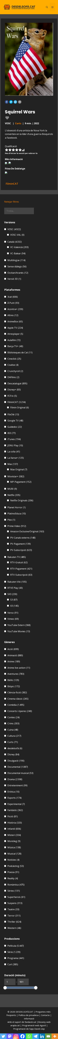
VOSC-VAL (17, 234)
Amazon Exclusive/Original (27, 531)
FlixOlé (13, 414)
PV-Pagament (20, 543)
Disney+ (14, 389)
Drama (14, 779)
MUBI (12, 488)
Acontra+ (15, 309)
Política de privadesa (28, 1015)
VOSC (14, 229)
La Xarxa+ (15, 457)
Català (14, 241)
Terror (14, 915)
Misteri (14, 835)
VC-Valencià (19, 247)
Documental (17, 766)
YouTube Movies (18, 631)
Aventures (15, 673)
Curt (12, 964)
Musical (14, 853)
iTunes (14, 439)
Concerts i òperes (19, 711)
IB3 (11, 433)
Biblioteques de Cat (20, 352)
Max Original (18, 469)
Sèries (13, 890)
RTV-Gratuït (19, 562)
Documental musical (20, 773)
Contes (13, 717)
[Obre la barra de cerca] (47, 7)
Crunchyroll (15, 371)
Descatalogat (17, 383)
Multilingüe (16, 260)
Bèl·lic (13, 680)
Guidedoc (14, 426)
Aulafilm (14, 340)
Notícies (13, 859)
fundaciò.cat (30, 1022)
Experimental (16, 804)
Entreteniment (17, 785)
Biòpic (13, 686)
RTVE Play (15, 587)
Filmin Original (19, 407)
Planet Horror (16, 507)
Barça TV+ (15, 346)
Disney (13, 754)
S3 (13, 599)
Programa (15, 958)
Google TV (15, 420)
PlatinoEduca (16, 513)
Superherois (16, 897)
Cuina (12, 729)
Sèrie (13, 952)
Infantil (14, 828)
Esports (14, 797)
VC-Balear (17, 253)
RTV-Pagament (21, 568)
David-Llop (39, 1028)
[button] (6, 102)
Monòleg (13, 841)
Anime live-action (18, 667)
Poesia (13, 872)
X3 (14, 605)
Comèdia (15, 704)
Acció (13, 649)
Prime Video (16, 526)
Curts (18, 123)
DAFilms (13, 377)
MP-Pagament (20, 481)
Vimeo (13, 618)
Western (14, 928)
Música (14, 847)
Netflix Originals (21, 500)
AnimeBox (15, 321)
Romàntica (15, 884)
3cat (12, 296)
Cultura (14, 735)
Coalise (12, 364)
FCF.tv (12, 395)
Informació (29, 1018)
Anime (13, 661)
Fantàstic (15, 810)
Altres (12, 315)
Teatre (13, 909)
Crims (13, 723)
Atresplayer (15, 333)
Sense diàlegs (16, 266)
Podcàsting (15, 866)
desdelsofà (14, 748)
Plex (11, 519)
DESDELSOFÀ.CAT (24, 1011)
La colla (13, 451)
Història (14, 822)
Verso (12, 612)
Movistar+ (15, 476)
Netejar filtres (11, 201)
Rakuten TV (16, 557)
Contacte (45, 1015)
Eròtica (13, 791)
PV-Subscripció (21, 550)
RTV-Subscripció (21, 574)
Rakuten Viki (17, 581)
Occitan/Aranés (17, 272)
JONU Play (15, 445)
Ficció (12, 816)
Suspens (14, 903)
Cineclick (14, 358)
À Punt (13, 302)
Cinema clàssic (17, 698)
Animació (15, 655)
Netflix (13, 495)
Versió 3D (14, 278)
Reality (12, 878)
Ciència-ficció (17, 692)
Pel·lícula (15, 945)
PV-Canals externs (22, 537)
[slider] (5, 987)
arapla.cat (15, 1025)
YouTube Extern (19, 625)
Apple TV (15, 327)
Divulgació (15, 760)
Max (12, 464)
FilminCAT (16, 402)
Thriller (14, 921)
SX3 (12, 594)
